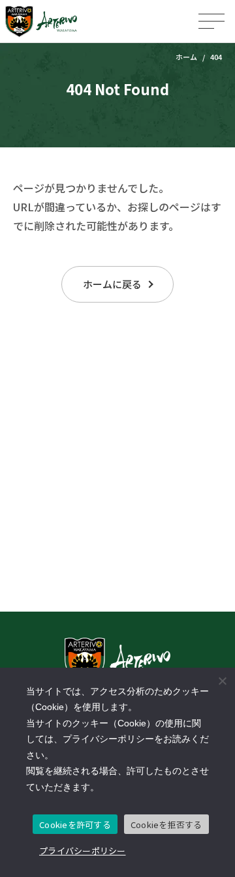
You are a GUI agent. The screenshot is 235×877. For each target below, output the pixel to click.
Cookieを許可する (75, 824)
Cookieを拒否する (166, 824)
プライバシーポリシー (82, 850)
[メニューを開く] (211, 21)
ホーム (186, 57)
